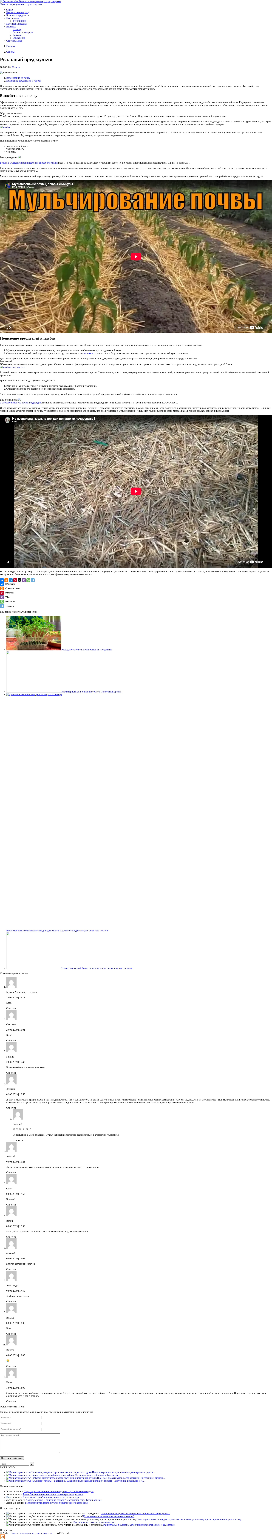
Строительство (14, 40)
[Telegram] (33, 580)
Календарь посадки (16, 23)
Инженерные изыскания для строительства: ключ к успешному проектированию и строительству (188, 1519)
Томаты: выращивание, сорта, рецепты (21, 4)
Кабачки (17, 35)
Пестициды (12, 18)
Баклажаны (19, 38)
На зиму (17, 29)
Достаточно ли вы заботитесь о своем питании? (108, 1516)
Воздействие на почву (18, 78)
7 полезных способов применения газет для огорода (51, 1497)
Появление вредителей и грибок (23, 80)
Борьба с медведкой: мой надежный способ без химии (29, 162)
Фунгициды (19, 21)
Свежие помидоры (23, 32)
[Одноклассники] (6, 580)
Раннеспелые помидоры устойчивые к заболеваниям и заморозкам (139, 1524)
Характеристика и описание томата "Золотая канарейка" (91, 691)
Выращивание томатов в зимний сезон (94, 1522)
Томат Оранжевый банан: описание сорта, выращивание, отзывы (96, 968)
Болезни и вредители (17, 15)
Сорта (9, 9)
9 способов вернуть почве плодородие (20, 402)
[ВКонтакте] (2, 580)
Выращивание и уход (17, 12)
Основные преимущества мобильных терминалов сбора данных (135, 1513)
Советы (16, 67)
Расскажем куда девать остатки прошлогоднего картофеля (56, 1502)
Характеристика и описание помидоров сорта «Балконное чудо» (59, 1491)
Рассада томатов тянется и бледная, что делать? (86, 649)
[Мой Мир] (11, 580)
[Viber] (24, 580)
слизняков (87, 353)
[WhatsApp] (28, 580)
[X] (19, 580)
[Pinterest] (15, 580)
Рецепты (11, 26)
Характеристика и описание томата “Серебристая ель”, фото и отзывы (64, 1500)
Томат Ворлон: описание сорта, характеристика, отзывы (53, 1494)
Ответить (11, 1008)
